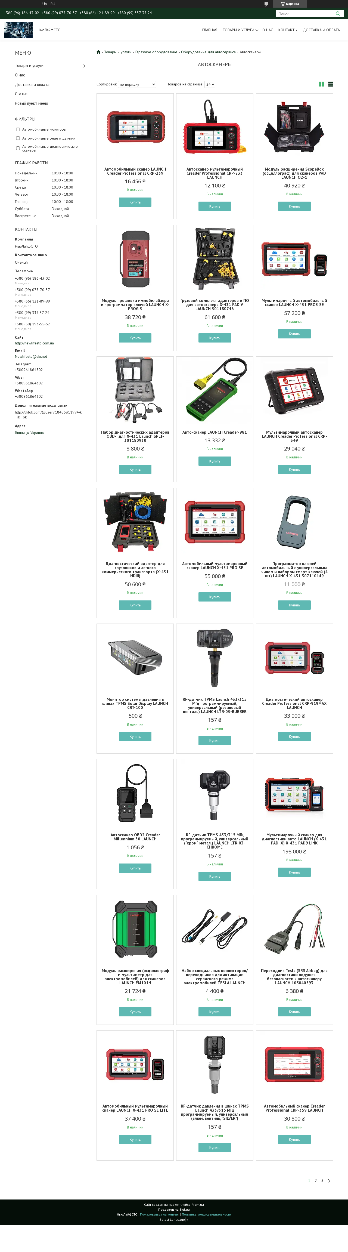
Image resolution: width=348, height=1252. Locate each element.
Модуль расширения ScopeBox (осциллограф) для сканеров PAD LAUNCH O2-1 (294, 173)
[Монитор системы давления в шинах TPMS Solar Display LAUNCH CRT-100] (135, 658)
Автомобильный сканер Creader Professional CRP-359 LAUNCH (294, 1108)
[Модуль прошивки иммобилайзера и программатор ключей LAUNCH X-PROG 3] (135, 259)
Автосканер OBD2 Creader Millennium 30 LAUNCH (135, 837)
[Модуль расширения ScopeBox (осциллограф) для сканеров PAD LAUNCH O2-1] (294, 128)
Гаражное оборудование (156, 52)
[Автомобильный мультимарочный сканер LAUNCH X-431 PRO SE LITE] (135, 1065)
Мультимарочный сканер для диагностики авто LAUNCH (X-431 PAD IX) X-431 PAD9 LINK (294, 839)
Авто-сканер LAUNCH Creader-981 (214, 432)
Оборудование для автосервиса (208, 52)
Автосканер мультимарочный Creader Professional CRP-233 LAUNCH (215, 173)
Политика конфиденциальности (206, 1214)
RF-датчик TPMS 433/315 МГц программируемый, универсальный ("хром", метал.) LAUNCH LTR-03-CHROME (214, 841)
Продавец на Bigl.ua (174, 1209)
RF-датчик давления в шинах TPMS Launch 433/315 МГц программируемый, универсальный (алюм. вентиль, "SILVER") (215, 1112)
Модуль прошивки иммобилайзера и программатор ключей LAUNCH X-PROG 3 (135, 304)
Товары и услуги (238, 29)
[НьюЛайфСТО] (18, 29)
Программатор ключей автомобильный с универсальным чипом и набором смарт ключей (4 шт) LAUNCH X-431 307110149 (294, 570)
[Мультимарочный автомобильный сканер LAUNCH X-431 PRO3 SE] (294, 259)
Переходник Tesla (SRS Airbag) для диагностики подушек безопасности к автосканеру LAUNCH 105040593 (294, 977)
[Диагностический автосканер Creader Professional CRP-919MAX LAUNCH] (294, 658)
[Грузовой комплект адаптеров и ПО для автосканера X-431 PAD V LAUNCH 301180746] (214, 259)
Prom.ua (197, 1204)
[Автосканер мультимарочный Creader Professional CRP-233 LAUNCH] (214, 128)
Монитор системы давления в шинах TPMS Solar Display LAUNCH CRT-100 (135, 703)
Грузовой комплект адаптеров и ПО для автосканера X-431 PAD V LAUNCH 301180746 (215, 304)
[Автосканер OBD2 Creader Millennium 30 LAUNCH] (135, 793)
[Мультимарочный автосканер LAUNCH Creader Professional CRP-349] (294, 391)
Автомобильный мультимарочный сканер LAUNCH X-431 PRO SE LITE (135, 1108)
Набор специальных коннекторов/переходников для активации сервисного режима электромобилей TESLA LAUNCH (215, 977)
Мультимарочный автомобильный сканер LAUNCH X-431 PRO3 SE (294, 302)
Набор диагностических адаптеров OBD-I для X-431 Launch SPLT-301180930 (135, 436)
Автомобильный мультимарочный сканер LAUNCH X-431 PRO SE (214, 566)
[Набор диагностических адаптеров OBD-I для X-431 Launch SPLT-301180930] (135, 391)
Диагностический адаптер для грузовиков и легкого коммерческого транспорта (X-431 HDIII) (135, 570)
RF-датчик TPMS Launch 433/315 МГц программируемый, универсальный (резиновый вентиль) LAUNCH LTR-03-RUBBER (215, 705)
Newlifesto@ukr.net (31, 356)
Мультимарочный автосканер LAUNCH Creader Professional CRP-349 (294, 436)
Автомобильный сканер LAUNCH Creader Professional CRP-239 (135, 171)
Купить (135, 202)
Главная (209, 29)
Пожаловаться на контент (159, 1214)
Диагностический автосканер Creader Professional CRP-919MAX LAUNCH (294, 703)
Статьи (21, 93)
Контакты (287, 29)
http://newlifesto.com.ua (34, 343)
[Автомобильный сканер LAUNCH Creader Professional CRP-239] (135, 128)
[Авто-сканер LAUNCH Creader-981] (214, 391)
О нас (267, 29)
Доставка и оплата (321, 29)
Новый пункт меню (31, 103)
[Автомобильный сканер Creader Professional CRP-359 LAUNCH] (294, 1065)
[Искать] (338, 13)
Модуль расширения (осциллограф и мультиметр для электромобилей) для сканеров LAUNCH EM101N (135, 977)
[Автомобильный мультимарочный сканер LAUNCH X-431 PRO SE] (214, 522)
